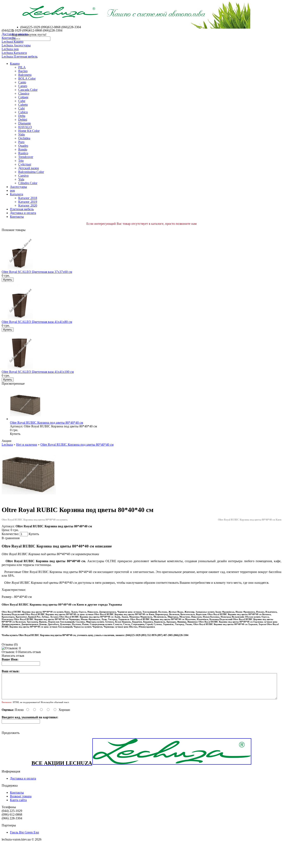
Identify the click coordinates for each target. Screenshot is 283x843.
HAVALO (25, 127)
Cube (21, 101)
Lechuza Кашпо (12, 41)
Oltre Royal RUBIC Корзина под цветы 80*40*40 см (46, 422)
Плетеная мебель (22, 209)
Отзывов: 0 (9, 652)
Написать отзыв (29, 652)
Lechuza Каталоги (14, 53)
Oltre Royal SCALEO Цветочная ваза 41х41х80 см (37, 322)
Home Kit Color (29, 131)
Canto (22, 82)
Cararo (22, 86)
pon (12, 190)
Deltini (22, 119)
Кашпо (15, 63)
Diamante (24, 123)
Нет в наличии (26, 444)
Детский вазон (28, 168)
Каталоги (16, 194)
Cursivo (23, 175)
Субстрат (24, 164)
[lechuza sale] (172, 763)
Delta (21, 116)
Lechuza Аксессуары (16, 45)
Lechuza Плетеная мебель (19, 56)
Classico (23, 93)
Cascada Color (27, 89)
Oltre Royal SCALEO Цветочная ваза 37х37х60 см (37, 272)
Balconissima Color (31, 172)
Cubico (23, 112)
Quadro (23, 145)
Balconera (24, 75)
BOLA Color (27, 78)
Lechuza (7, 444)
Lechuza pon (10, 49)
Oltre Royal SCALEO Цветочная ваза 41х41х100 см (38, 371)
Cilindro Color (27, 183)
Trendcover (25, 157)
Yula (21, 179)
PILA (22, 67)
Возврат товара (20, 796)
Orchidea (24, 138)
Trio (21, 160)
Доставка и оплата (15, 34)
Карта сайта (18, 800)
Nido (21, 134)
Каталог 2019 (27, 201)
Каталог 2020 (27, 205)
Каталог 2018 (27, 198)
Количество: (11, 534)
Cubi (21, 108)
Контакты (9, 38)
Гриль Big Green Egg (24, 832)
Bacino (23, 71)
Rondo (22, 149)
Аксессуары (18, 187)
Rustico (23, 153)
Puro (21, 142)
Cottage (23, 97)
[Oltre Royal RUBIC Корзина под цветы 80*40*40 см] (29, 499)
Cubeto (23, 104)
